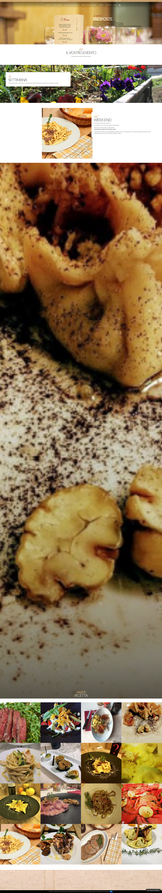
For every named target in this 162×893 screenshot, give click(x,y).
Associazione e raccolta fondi (72, 4)
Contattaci (108, 4)
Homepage (48, 4)
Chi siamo (101, 4)
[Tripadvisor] (119, 1)
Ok (111, 891)
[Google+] (117, 1)
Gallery (115, 4)
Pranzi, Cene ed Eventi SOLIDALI (89, 4)
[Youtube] (116, 1)
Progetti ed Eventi (57, 4)
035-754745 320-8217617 (63, 0)
